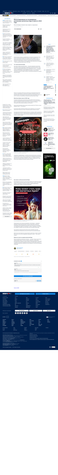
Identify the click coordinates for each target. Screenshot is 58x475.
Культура (27, 300)
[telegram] (16, 313)
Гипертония (27, 251)
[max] (22, 313)
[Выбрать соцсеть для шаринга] (41, 29)
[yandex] (27, 313)
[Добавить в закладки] (39, 29)
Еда (15, 304)
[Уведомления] (53, 13)
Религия (37, 305)
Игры (48, 11)
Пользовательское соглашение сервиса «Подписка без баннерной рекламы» (39, 338)
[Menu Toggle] (3, 13)
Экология (46, 301)
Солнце (16, 251)
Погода (18, 11)
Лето (39, 251)
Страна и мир (47, 300)
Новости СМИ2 (16, 287)
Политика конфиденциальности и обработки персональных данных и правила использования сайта (42, 339)
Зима (27, 297)
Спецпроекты (47, 304)
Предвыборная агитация (6, 304)
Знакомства (28, 11)
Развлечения (38, 304)
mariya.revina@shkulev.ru (8, 341)
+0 (38, 267)
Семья (37, 307)
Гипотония (32, 251)
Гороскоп (35, 11)
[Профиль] (55, 13)
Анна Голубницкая (20, 247)
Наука (27, 304)
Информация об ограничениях (33, 334)
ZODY (45, 11)
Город (16, 301)
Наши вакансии (5, 301)
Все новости (7, 18)
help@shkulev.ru (8, 340)
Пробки (43, 11)
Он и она (37, 297)
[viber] (24, 313)
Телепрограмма (23, 11)
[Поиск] (51, 13)
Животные (16, 305)
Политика (37, 300)
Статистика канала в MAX (6, 305)
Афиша (32, 11)
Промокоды (10, 11)
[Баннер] (6, 15)
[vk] (18, 313)
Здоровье (36, 251)
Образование (28, 307)
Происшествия (38, 301)
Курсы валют (39, 11)
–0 (40, 267)
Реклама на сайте (5, 297)
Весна (16, 300)
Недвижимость (5, 11)
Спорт (46, 297)
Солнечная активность (21, 251)
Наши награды (5, 300)
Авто (15, 297)
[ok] (20, 313)
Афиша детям (15, 11)
